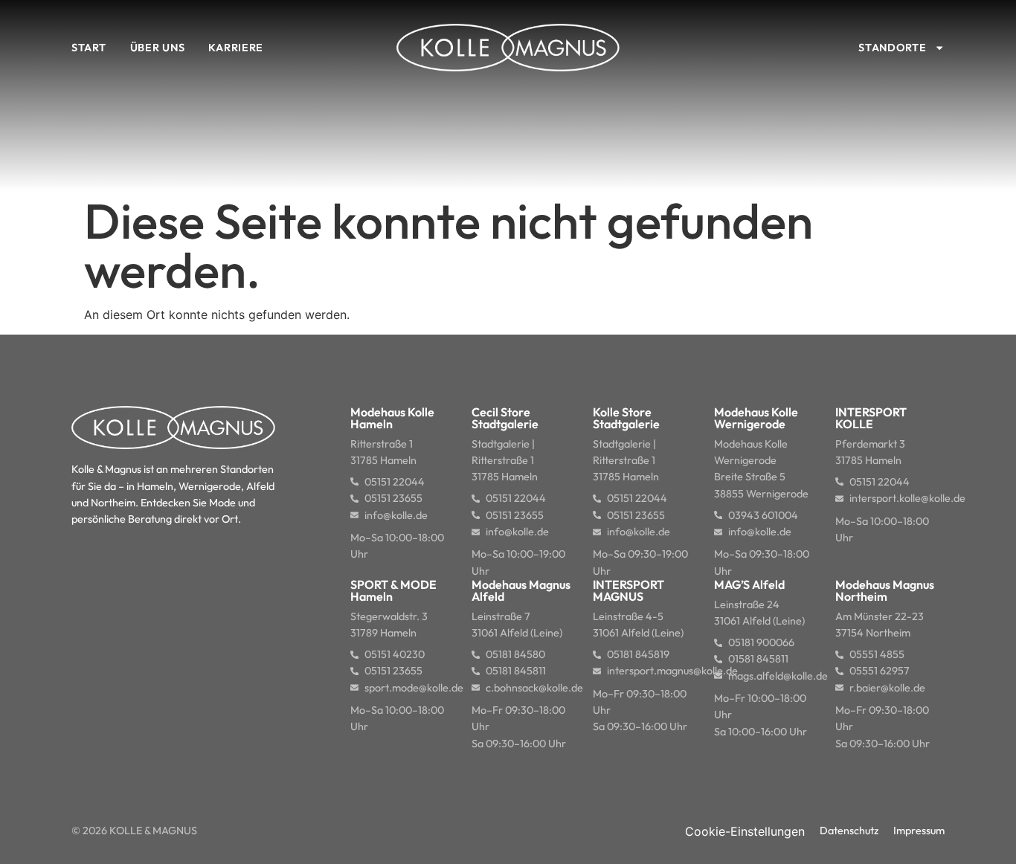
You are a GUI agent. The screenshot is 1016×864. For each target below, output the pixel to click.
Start (88, 47)
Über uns (157, 47)
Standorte (892, 47)
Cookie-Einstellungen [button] (745, 831)
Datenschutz (849, 830)
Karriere (235, 47)
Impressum (919, 830)
